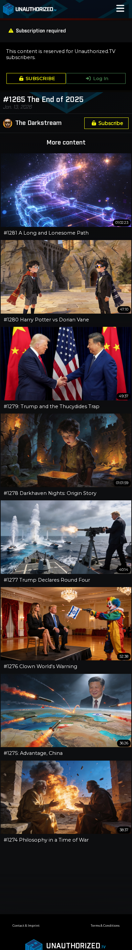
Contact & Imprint (26, 925)
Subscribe (110, 123)
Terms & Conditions (105, 925)
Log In (100, 78)
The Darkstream (38, 123)
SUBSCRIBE (40, 78)
